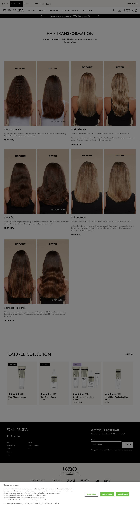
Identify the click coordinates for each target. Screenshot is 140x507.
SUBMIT (47, 263)
